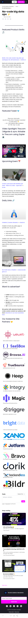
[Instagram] (17, 606)
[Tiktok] (14, 606)
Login (14, 2)
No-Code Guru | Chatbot (9, 270)
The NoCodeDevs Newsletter (8, 6)
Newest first (20, 494)
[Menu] (26, 2)
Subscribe (21, 2)
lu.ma (3, 187)
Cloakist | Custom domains (10, 222)
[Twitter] (6, 606)
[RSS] (21, 606)
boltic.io (23, 59)
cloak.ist (22, 222)
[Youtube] (10, 606)
